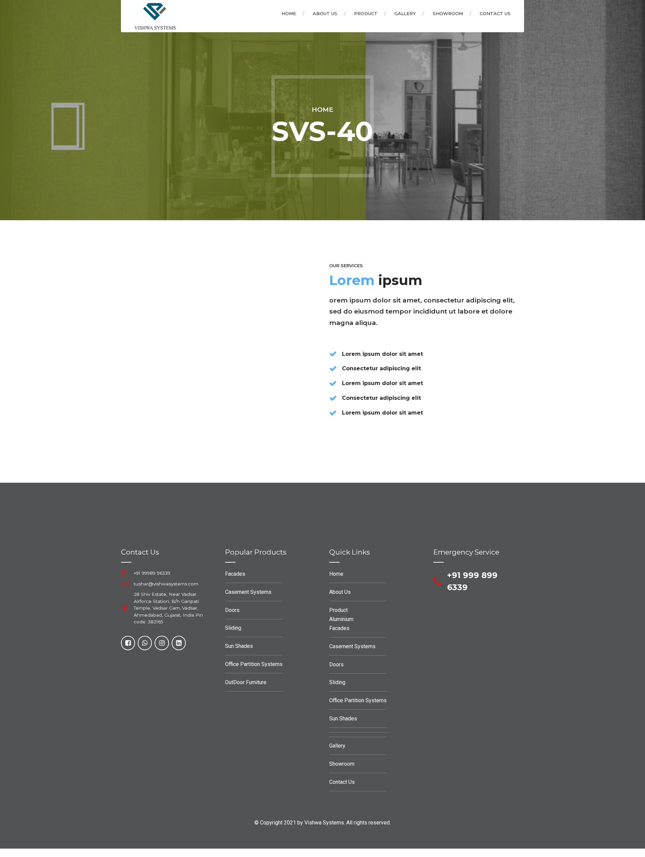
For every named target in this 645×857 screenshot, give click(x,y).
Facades (235, 574)
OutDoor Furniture (245, 682)
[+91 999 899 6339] (437, 581)
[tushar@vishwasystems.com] (124, 583)
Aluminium (341, 619)
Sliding (233, 628)
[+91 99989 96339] (124, 573)
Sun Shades (239, 646)
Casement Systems (248, 592)
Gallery (405, 13)
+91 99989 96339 (152, 573)
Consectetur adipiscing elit (381, 368)
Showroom (448, 13)
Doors (232, 610)
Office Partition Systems (254, 664)
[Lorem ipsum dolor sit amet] (333, 354)
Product (366, 13)
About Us (325, 13)
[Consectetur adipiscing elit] (333, 368)
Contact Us (495, 13)
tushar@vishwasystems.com (166, 583)
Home (289, 13)
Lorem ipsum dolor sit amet (382, 354)
